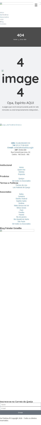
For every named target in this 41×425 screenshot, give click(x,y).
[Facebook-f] (9, 158)
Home (15, 39)
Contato (3, 24)
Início (2, 12)
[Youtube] (27, 158)
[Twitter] (15, 158)
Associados (4, 17)
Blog (1, 22)
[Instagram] (21, 158)
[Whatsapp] (3, 158)
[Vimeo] (33, 158)
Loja (1, 19)
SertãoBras (4, 15)
